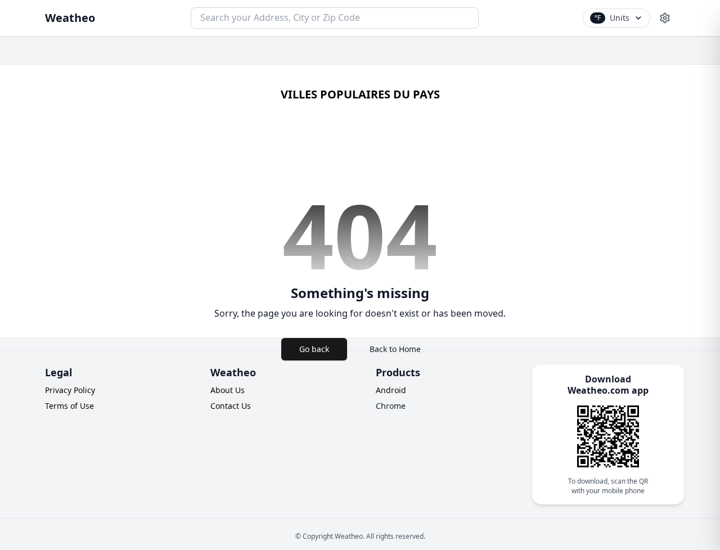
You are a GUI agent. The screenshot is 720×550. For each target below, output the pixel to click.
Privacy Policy (70, 390)
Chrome (391, 405)
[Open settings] (665, 18)
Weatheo (70, 17)
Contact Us (230, 405)
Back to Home (395, 349)
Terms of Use (69, 405)
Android (391, 390)
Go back (314, 349)
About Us (227, 390)
